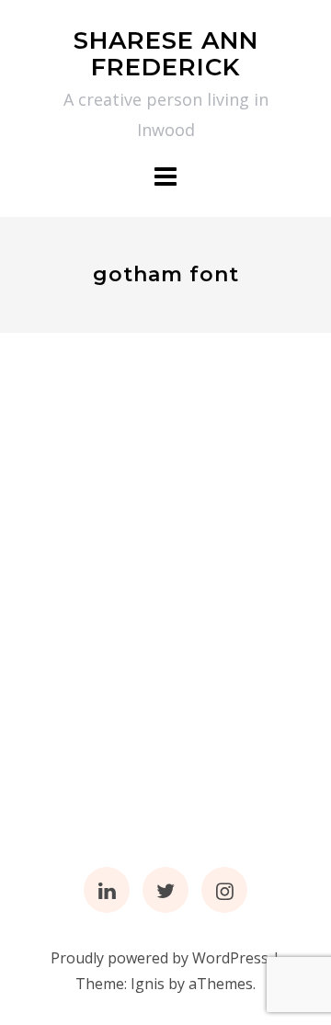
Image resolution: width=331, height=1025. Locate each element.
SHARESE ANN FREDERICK (166, 54)
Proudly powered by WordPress (159, 958)
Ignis (148, 984)
